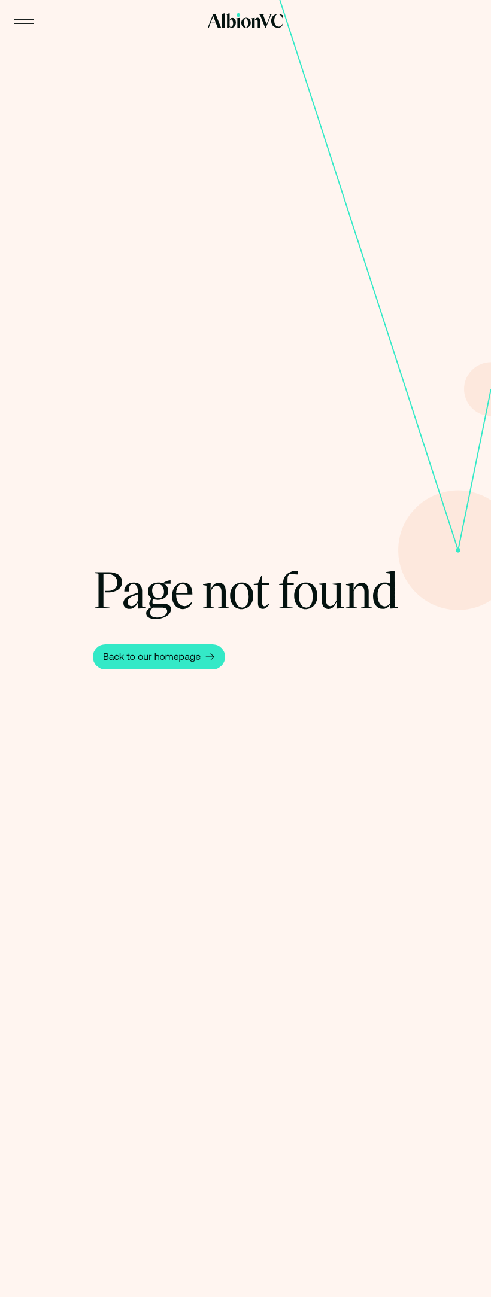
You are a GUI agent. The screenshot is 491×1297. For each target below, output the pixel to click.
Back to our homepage (152, 656)
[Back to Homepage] (245, 20)
